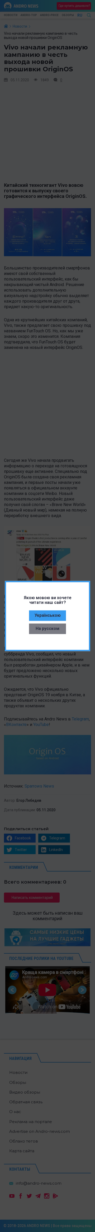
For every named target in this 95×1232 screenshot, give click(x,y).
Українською (48, 615)
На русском (47, 628)
